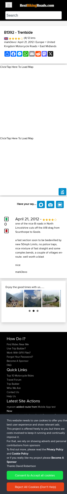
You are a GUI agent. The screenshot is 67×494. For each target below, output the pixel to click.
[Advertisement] (33, 102)
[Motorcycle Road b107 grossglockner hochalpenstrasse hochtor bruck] (32, 298)
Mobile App (44, 407)
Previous (11, 298)
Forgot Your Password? (20, 357)
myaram (11, 407)
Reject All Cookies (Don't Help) (35, 487)
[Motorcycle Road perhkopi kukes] (14, 298)
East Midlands (48, 46)
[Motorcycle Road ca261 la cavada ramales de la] (50, 298)
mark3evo (10, 42)
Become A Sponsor (18, 361)
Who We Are (14, 388)
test (53, 407)
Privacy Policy (55, 449)
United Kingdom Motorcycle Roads (29, 44)
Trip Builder (13, 384)
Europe (40, 42)
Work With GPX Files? (19, 352)
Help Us (11, 396)
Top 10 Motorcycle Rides (20, 375)
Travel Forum (14, 379)
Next (55, 298)
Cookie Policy (20, 454)
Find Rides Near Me (18, 344)
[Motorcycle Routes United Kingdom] (6, 38)
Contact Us (13, 392)
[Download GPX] (62, 191)
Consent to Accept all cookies (35, 475)
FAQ (9, 365)
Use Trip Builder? (16, 348)
